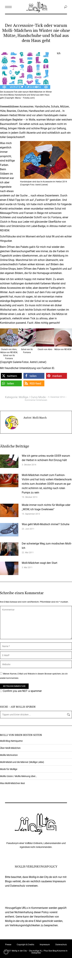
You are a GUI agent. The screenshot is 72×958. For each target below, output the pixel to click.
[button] (11, 376)
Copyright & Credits (25, 945)
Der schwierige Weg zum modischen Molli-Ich (47, 546)
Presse (8, 945)
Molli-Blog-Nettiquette (11, 741)
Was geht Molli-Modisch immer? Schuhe (45, 524)
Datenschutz (61, 945)
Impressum (45, 945)
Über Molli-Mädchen (10, 748)
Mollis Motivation (9, 755)
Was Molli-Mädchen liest (12, 783)
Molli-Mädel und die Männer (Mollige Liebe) (22, 762)
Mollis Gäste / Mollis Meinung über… (18, 776)
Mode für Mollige (8, 769)
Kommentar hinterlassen (36, 400)
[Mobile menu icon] (8, 7)
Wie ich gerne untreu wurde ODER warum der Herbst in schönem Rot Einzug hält (46, 458)
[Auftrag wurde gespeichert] (9, 461)
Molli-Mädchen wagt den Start (39, 562)
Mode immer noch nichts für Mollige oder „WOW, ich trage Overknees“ (46, 507)
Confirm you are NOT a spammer (22, 691)
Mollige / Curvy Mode (32, 397)
